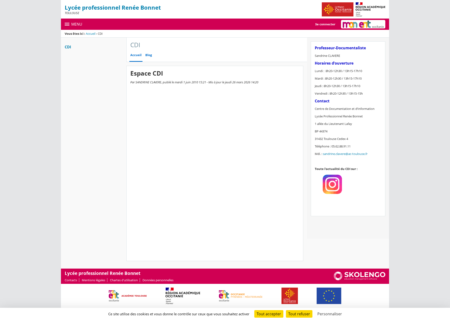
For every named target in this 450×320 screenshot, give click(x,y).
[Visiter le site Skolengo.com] (359, 279)
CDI (68, 47)
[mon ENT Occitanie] (363, 24)
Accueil (90, 33)
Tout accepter (269, 313)
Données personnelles (157, 280)
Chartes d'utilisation (124, 280)
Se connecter (325, 24)
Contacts (71, 280)
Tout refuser (299, 313)
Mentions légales (93, 280)
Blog (148, 55)
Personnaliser (329, 313)
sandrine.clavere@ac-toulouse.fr (345, 154)
